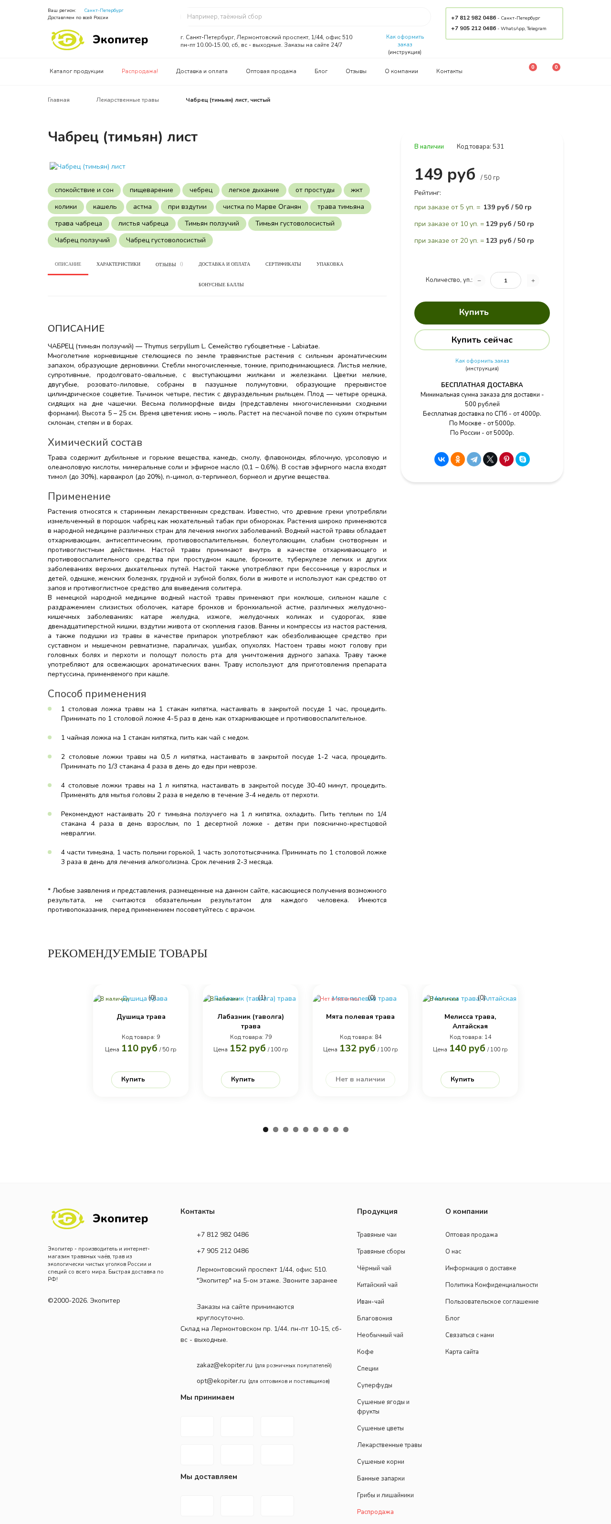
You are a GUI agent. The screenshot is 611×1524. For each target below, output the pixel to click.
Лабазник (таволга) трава (251, 1021)
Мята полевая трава (360, 1016)
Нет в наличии (360, 1079)
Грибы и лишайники (385, 1495)
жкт (357, 190)
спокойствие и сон (84, 190)
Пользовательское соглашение (492, 1301)
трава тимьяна (340, 206)
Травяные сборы (381, 1251)
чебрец (201, 190)
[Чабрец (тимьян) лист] (217, 166)
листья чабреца (143, 223)
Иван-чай (370, 1301)
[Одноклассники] (458, 459)
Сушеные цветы (380, 1428)
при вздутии (187, 206)
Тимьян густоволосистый (295, 223)
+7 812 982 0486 (473, 18)
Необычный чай (380, 1335)
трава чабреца (78, 223)
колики (66, 206)
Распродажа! (140, 71)
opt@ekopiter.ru (221, 1380)
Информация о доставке (480, 1268)
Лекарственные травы (389, 1445)
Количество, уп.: (449, 280)
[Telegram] (474, 459)
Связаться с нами (469, 1335)
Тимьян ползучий (212, 223)
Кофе (365, 1352)
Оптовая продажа (271, 71)
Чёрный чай (374, 1268)
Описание (68, 264)
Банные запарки (381, 1478)
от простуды (315, 190)
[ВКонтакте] (441, 459)
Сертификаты (283, 264)
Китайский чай (377, 1285)
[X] (490, 459)
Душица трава (141, 1016)
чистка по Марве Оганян (262, 206)
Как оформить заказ (405, 40)
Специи (368, 1368)
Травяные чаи (377, 1235)
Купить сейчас (482, 340)
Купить (474, 312)
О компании (401, 71)
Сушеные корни (380, 1462)
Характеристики (118, 264)
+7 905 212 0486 (473, 28)
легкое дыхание (254, 190)
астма (142, 206)
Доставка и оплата (202, 71)
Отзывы (356, 71)
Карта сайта (462, 1352)
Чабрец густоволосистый (166, 240)
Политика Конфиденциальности (491, 1285)
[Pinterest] (506, 459)
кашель (105, 206)
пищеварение (151, 190)
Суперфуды (374, 1385)
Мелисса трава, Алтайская (470, 1021)
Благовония (374, 1318)
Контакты (449, 71)
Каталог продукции (77, 71)
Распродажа (375, 1512)
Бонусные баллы (221, 284)
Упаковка (329, 264)
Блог (321, 71)
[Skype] (523, 459)
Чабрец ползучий (82, 240)
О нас (453, 1251)
